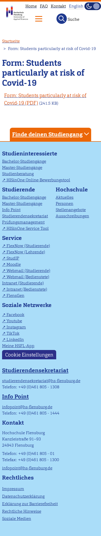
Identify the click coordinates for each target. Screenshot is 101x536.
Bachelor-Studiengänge (24, 161)
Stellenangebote (71, 209)
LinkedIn (15, 339)
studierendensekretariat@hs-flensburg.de (41, 380)
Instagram (16, 327)
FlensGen (15, 295)
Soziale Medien (16, 518)
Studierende (18, 189)
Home (31, 6)
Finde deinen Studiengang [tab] (47, 134)
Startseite (11, 41)
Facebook (15, 314)
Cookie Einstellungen (29, 354)
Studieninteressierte (29, 153)
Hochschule (72, 189)
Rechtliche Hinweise (21, 511)
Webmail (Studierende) (28, 270)
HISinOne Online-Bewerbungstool (38, 180)
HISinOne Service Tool (27, 228)
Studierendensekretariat (25, 216)
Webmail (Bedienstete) (27, 277)
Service (12, 238)
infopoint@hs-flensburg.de (27, 407)
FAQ (44, 6)
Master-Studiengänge (22, 167)
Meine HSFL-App (18, 345)
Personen (64, 203)
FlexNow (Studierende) (28, 245)
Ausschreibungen (72, 216)
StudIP (12, 258)
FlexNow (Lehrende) (25, 252)
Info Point (11, 209)
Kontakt (58, 6)
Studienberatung (18, 173)
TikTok (12, 333)
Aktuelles (65, 197)
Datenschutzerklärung (23, 496)
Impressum (13, 488)
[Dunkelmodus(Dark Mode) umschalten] (92, 6)
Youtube (14, 321)
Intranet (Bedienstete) (26, 289)
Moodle (13, 264)
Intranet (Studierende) (23, 283)
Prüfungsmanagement (23, 222)
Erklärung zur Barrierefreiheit (30, 503)
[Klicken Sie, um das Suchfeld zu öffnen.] (61, 18)
